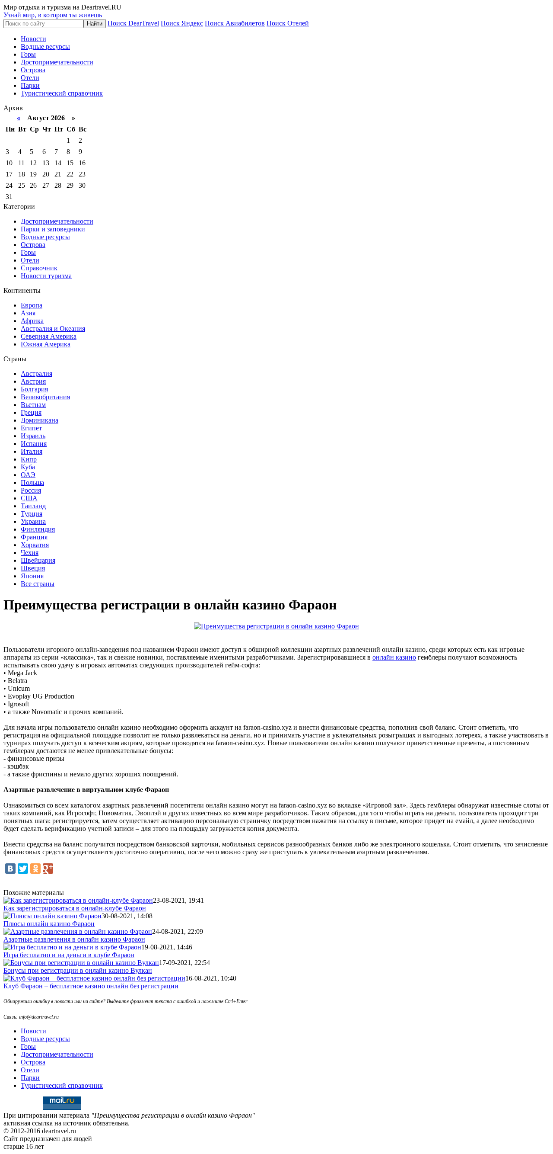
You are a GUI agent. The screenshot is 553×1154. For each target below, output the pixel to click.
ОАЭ (28, 474)
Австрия (33, 381)
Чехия (29, 552)
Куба (28, 467)
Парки (30, 85)
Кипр (29, 459)
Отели (30, 77)
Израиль (33, 435)
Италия (31, 451)
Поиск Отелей (288, 23)
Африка (32, 320)
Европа (31, 305)
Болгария (34, 389)
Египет (31, 428)
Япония (32, 576)
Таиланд (33, 506)
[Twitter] (23, 868)
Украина (33, 521)
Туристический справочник (62, 93)
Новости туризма (46, 275)
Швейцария (38, 560)
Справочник (39, 268)
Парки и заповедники (53, 229)
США (29, 498)
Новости (33, 38)
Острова (33, 70)
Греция (31, 412)
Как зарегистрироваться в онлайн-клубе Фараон (74, 908)
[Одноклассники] (35, 868)
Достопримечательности (57, 62)
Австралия (36, 373)
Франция (34, 537)
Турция (31, 513)
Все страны (37, 583)
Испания (34, 443)
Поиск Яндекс (182, 23)
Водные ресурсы (45, 46)
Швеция (33, 568)
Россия (31, 490)
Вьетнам (33, 404)
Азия (28, 313)
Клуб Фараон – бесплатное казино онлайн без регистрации (90, 986)
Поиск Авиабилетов (235, 23)
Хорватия (35, 544)
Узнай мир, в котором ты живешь (52, 15)
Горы (28, 54)
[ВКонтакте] (10, 868)
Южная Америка (45, 344)
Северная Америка (48, 336)
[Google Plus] (48, 868)
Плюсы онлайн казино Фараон (49, 923)
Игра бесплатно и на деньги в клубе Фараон (68, 954)
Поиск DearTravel (133, 23)
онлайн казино (394, 657)
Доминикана (39, 420)
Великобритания (45, 397)
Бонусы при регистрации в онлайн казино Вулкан (77, 970)
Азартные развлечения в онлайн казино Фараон (74, 939)
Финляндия (38, 529)
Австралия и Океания (53, 328)
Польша (32, 482)
